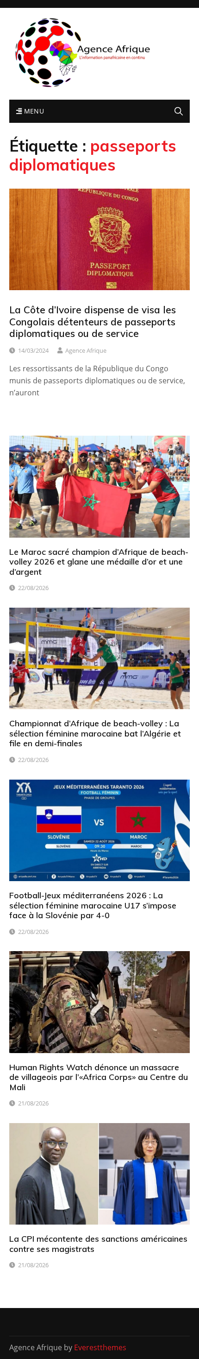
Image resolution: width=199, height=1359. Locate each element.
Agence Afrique (85, 350)
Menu (33, 111)
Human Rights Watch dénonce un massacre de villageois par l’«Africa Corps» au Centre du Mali (98, 1077)
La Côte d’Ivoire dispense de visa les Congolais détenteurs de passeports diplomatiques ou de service (92, 321)
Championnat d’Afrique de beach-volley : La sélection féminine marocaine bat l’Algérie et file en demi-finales (95, 733)
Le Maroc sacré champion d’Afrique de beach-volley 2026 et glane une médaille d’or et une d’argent (98, 561)
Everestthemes (100, 1347)
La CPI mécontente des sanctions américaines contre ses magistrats (98, 1243)
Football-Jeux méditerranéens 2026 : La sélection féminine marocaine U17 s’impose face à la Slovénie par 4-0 (92, 905)
